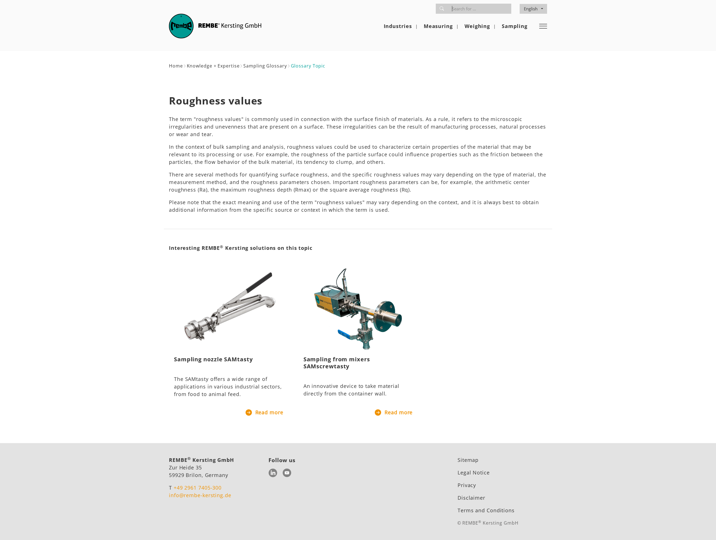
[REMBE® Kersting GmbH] (215, 26)
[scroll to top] (702, 526)
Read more (268, 412)
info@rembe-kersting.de (200, 495)
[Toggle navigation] (543, 26)
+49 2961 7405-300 (198, 487)
